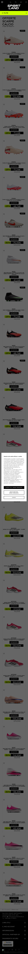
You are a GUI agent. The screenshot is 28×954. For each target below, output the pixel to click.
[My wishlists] (21, 2)
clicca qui (11, 483)
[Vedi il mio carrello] (26, 2)
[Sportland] (13, 6)
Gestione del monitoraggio (14, 492)
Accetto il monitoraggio (14, 487)
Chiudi (14, 497)
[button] (3, 950)
